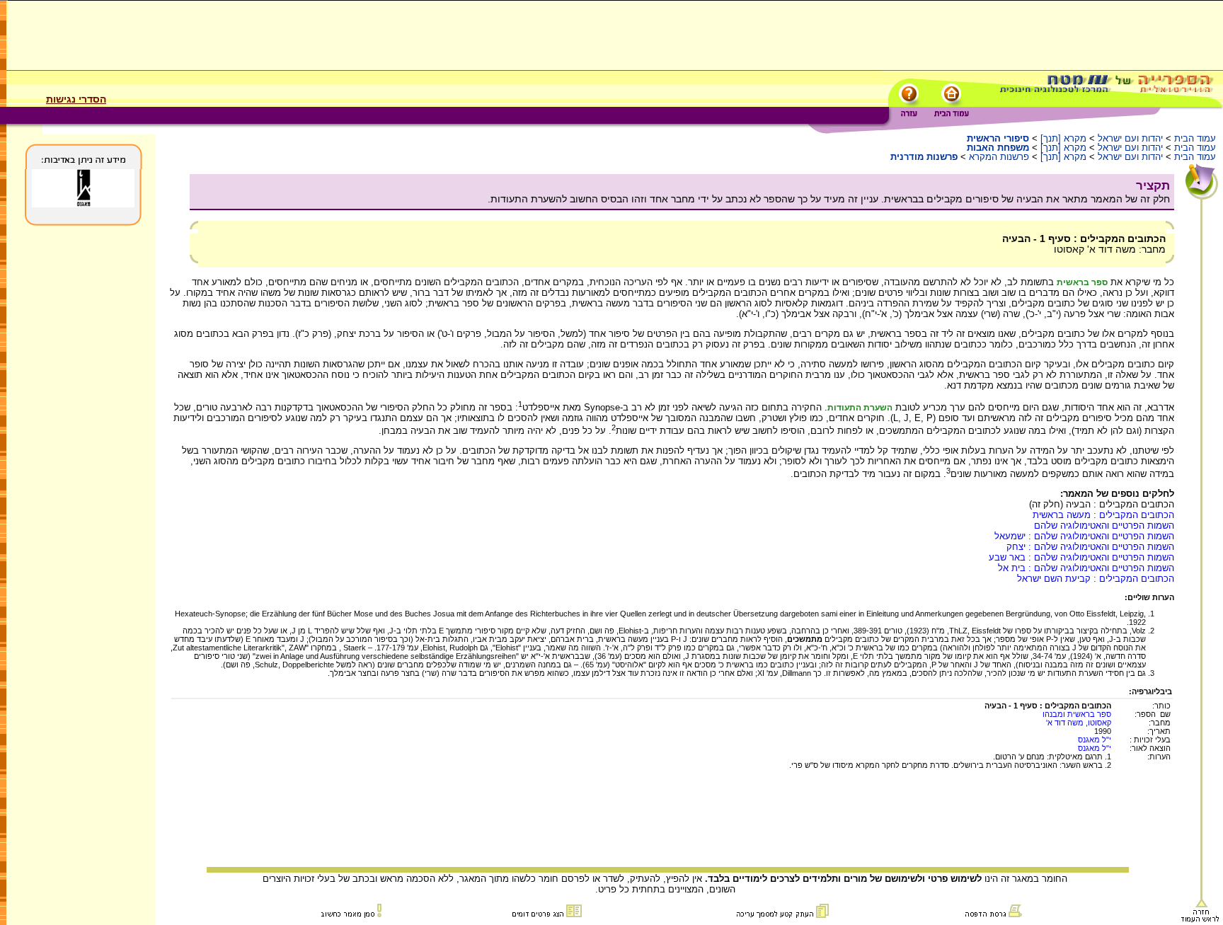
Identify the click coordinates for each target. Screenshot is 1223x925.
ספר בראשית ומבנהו (1077, 714)
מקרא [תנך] (1063, 138)
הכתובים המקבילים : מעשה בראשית (1103, 515)
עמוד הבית (1195, 138)
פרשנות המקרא (999, 156)
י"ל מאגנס (1094, 739)
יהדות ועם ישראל (1130, 138)
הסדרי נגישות (76, 99)
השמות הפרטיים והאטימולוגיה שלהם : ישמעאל (1084, 536)
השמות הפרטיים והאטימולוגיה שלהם (1104, 525)
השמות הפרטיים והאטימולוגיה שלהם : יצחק (1090, 546)
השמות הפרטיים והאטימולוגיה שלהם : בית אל (1086, 568)
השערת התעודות (859, 407)
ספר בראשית (1082, 282)
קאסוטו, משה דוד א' (1078, 722)
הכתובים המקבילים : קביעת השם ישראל (1095, 578)
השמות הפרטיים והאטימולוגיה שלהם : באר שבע (1081, 557)
